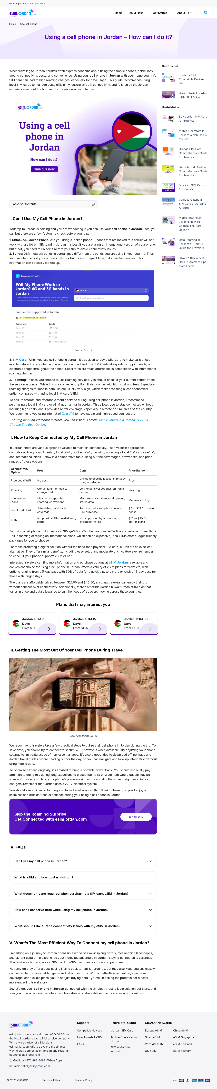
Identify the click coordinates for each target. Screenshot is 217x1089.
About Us (183, 13)
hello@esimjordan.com (35, 1066)
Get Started (160, 13)
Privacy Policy (83, 1080)
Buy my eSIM (136, 816)
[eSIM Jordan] (22, 13)
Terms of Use (51, 1080)
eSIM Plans (136, 13)
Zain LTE (68, 413)
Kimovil (88, 350)
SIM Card (20, 359)
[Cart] (206, 12)
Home (119, 13)
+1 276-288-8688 (36, 3)
